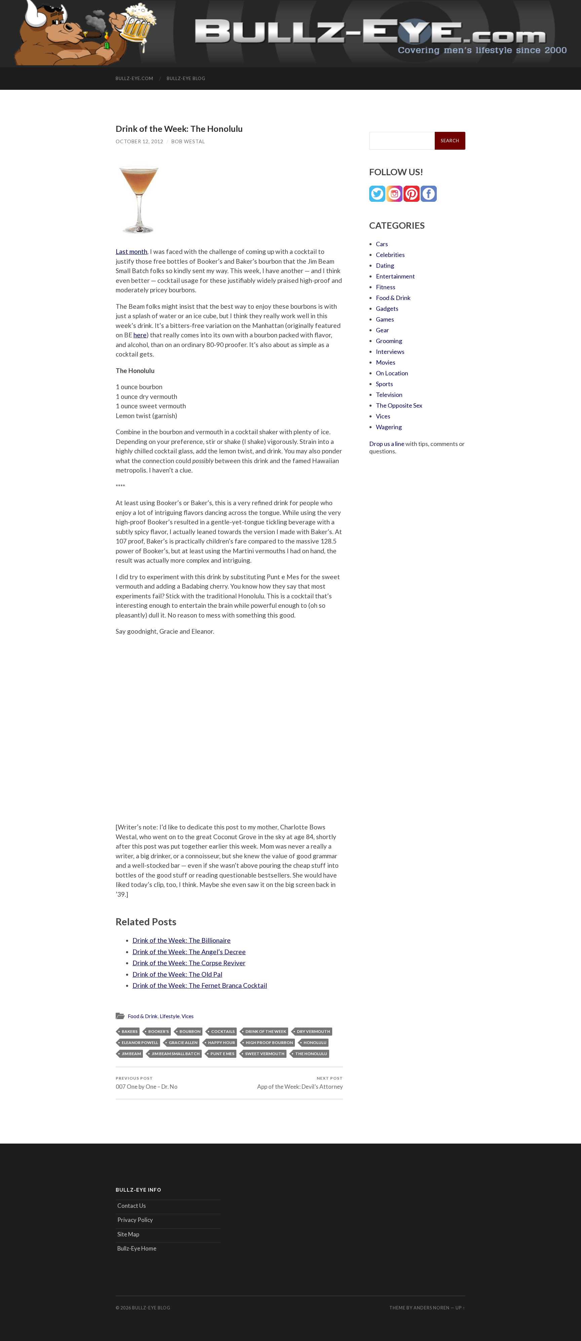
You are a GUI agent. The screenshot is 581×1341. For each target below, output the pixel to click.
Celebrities (390, 254)
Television (389, 394)
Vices (188, 1016)
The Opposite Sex (399, 405)
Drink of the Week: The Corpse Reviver (188, 963)
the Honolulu (311, 1053)
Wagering (389, 427)
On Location (392, 373)
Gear (382, 330)
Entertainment (395, 276)
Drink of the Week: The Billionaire (181, 940)
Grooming (389, 340)
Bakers (130, 1031)
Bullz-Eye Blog (186, 78)
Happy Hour (221, 1042)
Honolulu (315, 1042)
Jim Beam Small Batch (176, 1053)
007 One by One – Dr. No (147, 1083)
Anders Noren (432, 1307)
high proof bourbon (269, 1042)
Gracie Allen (183, 1042)
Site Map (128, 1234)
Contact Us (131, 1205)
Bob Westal (188, 141)
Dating (385, 265)
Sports (384, 383)
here (140, 335)
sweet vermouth (264, 1053)
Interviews (390, 351)
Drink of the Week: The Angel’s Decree (189, 952)
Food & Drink (143, 1016)
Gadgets (387, 308)
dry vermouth (313, 1031)
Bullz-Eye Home (136, 1248)
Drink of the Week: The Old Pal (177, 974)
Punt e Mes (222, 1053)
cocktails (223, 1031)
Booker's (158, 1031)
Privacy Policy (135, 1219)
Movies (385, 362)
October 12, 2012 (139, 141)
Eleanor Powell (140, 1042)
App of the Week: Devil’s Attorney (300, 1083)
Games (385, 319)
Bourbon (190, 1031)
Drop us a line (386, 443)
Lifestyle (170, 1016)
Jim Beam (131, 1053)
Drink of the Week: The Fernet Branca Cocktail (199, 985)
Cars (382, 244)
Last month (131, 251)
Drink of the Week (265, 1031)
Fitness (385, 287)
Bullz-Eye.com (134, 78)
